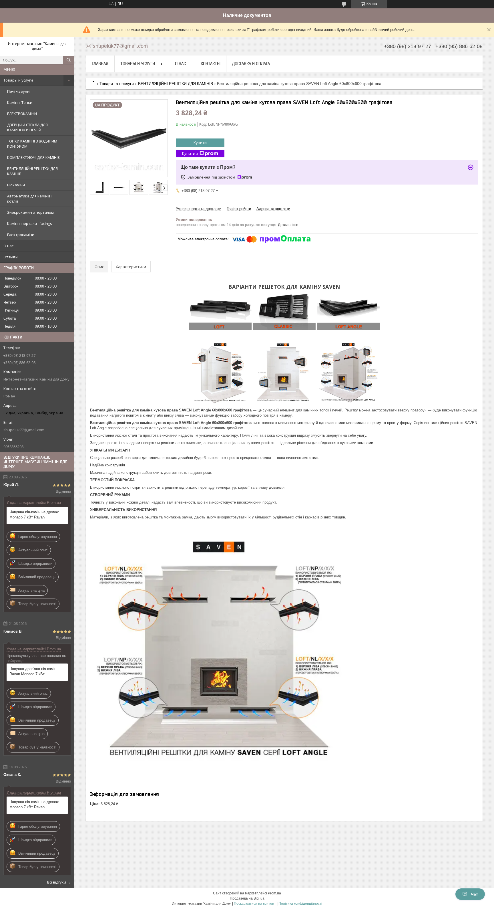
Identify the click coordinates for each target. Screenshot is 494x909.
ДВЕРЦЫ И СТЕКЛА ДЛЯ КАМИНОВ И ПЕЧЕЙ (27, 127)
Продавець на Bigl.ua (247, 898)
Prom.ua (274, 893)
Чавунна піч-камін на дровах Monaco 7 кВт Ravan (34, 514)
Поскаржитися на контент (255, 904)
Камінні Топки (19, 102)
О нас (8, 245)
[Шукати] (68, 60)
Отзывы (10, 257)
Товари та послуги (116, 83)
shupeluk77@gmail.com (23, 429)
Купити (200, 142)
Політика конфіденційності (300, 904)
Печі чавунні (18, 91)
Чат (474, 894)
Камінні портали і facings (29, 223)
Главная (100, 63)
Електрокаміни (20, 234)
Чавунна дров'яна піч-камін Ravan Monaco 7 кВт (32, 671)
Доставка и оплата (251, 63)
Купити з (190, 153)
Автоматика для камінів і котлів (29, 198)
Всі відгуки (56, 882)
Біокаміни (16, 184)
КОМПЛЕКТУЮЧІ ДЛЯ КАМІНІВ (33, 157)
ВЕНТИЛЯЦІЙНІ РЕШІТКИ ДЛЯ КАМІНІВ (32, 171)
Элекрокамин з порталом (30, 212)
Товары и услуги (18, 80)
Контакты (210, 63)
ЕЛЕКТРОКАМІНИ (22, 113)
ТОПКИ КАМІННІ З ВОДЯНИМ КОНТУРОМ (32, 143)
